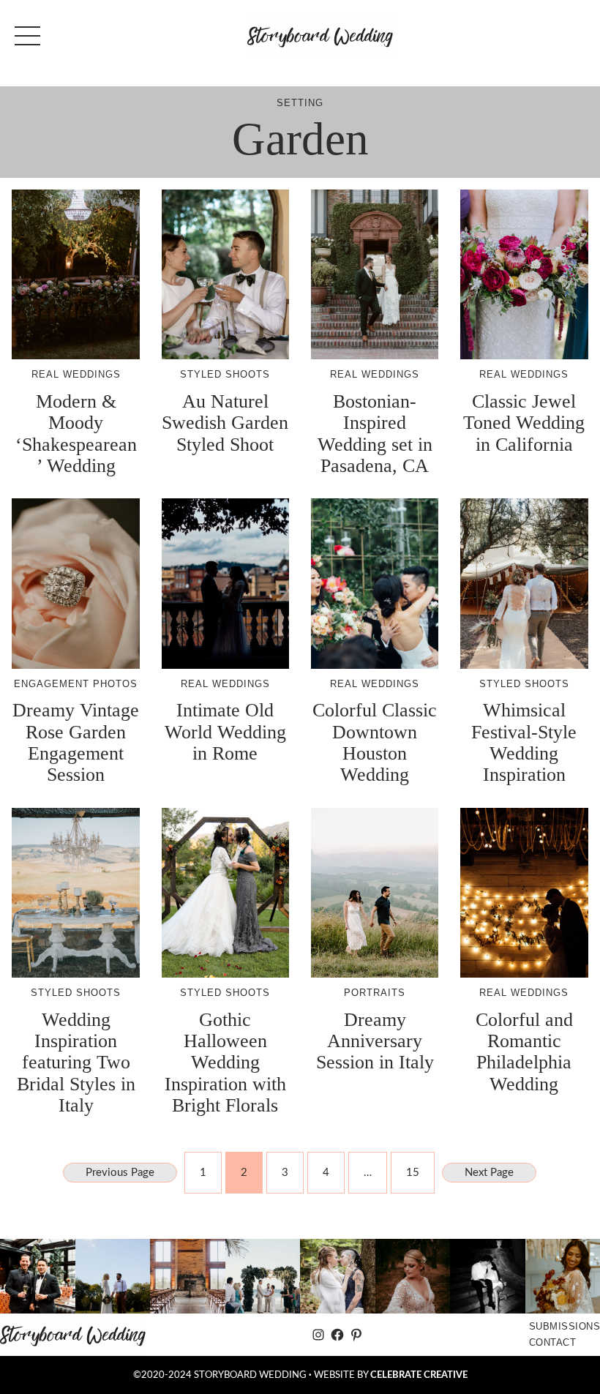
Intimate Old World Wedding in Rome (225, 732)
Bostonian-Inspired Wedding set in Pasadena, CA (375, 433)
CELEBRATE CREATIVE (419, 1375)
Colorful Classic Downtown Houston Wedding (374, 742)
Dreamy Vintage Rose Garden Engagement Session (75, 742)
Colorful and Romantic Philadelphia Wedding (524, 1052)
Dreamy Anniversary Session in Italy (375, 1041)
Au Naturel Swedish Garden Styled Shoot (225, 423)
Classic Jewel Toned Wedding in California (524, 423)
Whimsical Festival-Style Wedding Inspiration (524, 742)
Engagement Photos (76, 683)
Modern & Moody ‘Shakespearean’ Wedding (76, 433)
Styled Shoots (225, 374)
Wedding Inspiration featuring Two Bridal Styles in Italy (76, 1063)
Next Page (489, 1172)
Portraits (374, 992)
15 (412, 1172)
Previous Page (120, 1172)
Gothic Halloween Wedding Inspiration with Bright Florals (225, 1063)
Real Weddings (76, 374)
